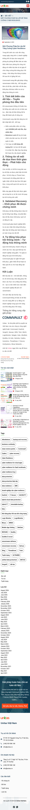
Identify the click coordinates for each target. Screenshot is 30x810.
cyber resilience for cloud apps (12, 463)
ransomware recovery (9, 546)
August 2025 (5, 615)
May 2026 (4, 597)
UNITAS (22, 560)
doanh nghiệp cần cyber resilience (13, 490)
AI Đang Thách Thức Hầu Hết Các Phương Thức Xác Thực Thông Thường (7, 360)
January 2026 (5, 604)
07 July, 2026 (18, 416)
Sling (3, 550)
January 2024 (5, 646)
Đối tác (3, 784)
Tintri (21, 550)
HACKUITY (22, 495)
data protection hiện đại (10, 481)
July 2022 (4, 662)
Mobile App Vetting (8, 527)
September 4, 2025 (9, 42)
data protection (7, 476)
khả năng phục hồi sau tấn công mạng (14, 513)
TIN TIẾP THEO (24, 357)
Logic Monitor (6, 518)
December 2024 (6, 633)
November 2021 (6, 666)
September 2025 (6, 613)
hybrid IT (5, 504)
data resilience (7, 486)
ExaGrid (4, 495)
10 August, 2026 (19, 391)
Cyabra (4, 453)
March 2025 (4, 626)
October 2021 (5, 669)
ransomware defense (9, 541)
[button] (15, 706)
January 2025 (5, 631)
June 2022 (4, 664)
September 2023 (6, 651)
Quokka (13, 532)
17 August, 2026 (19, 378)
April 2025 (4, 624)
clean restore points (8, 449)
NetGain (20, 527)
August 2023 (5, 653)
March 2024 (4, 644)
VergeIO (4, 564)
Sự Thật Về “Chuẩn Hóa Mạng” (23, 358)
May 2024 (4, 642)
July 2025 (4, 617)
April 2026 (4, 599)
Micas (4, 523)
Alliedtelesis (6, 439)
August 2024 (5, 637)
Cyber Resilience (7, 458)
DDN (16, 486)
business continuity (8, 444)
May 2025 (4, 622)
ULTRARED (16, 555)
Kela (3, 509)
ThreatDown (12, 550)
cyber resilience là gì (8, 472)
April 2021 (4, 673)
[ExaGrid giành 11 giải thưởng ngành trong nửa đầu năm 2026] (6, 376)
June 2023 (4, 655)
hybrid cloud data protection (11, 500)
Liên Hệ (3, 792)
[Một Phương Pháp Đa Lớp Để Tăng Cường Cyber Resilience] (15, 33)
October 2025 (5, 610)
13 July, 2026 (18, 400)
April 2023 (4, 660)
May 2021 (4, 671)
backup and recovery (20, 439)
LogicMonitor (18, 518)
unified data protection (9, 560)
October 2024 (5, 635)
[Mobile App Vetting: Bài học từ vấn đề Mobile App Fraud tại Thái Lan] (6, 398)
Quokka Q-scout (7, 537)
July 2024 (4, 639)
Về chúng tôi (5, 780)
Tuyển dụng (6, 555)
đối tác (12, 564)
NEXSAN (5, 532)
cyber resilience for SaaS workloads (14, 467)
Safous (21, 546)
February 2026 (5, 601)
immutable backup (17, 504)
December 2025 (6, 606)
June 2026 (4, 595)
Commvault (22, 449)
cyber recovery (14, 453)
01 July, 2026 (18, 427)
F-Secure (13, 495)
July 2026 (4, 592)
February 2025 (5, 628)
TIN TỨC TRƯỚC (6, 357)
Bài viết (8, 16)
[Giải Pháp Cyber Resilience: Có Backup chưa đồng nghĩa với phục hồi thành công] (6, 387)
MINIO (11, 523)
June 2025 (4, 619)
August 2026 (5, 590)
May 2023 (4, 657)
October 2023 (5, 648)
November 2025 (6, 608)
